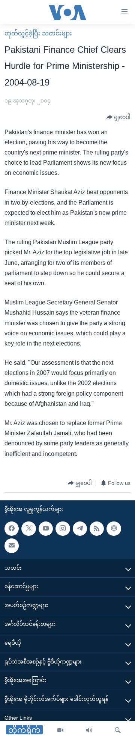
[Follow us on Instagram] (63, 528)
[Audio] (89, 730)
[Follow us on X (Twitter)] (28, 528)
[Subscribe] (11, 545)
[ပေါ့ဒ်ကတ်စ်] (113, 528)
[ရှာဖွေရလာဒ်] (117, 730)
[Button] (118, 117)
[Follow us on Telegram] (80, 528)
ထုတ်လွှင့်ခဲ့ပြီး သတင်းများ (38, 33)
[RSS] (97, 528)
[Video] (60, 730)
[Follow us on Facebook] (11, 528)
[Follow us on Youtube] (46, 528)
